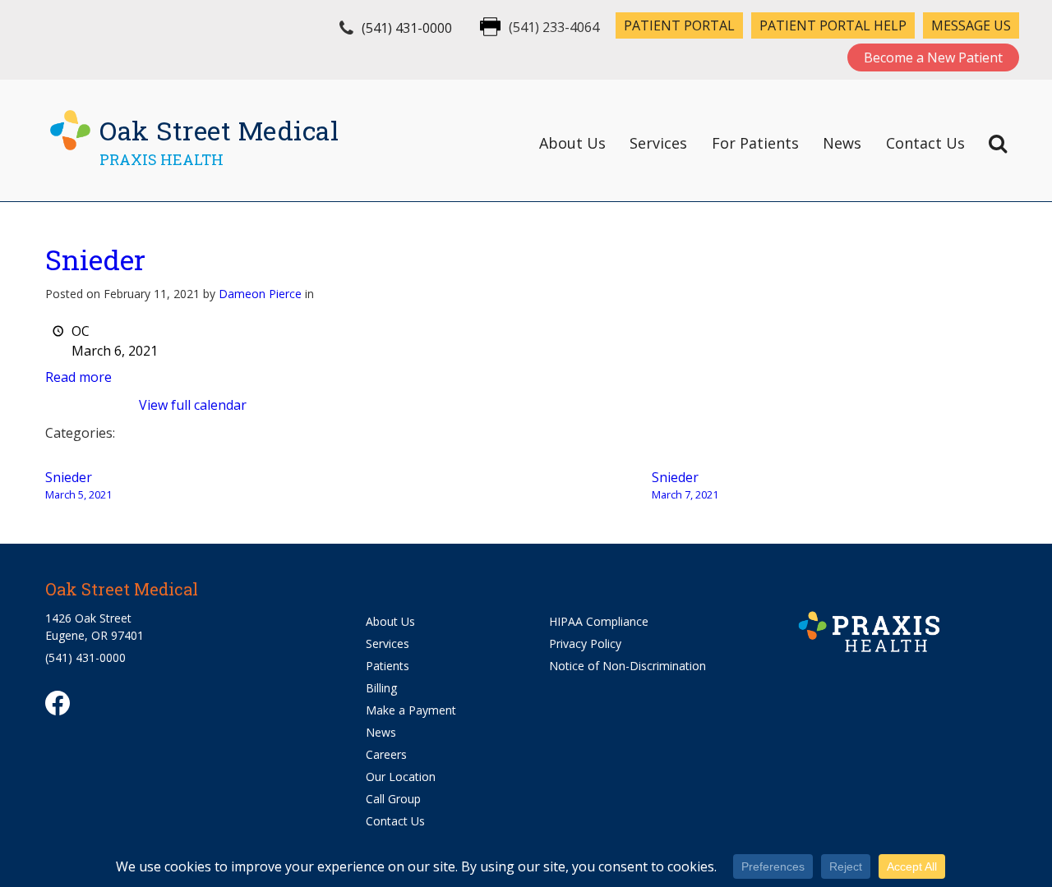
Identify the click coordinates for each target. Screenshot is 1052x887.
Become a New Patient (933, 57)
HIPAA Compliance (598, 621)
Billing (381, 688)
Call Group (393, 799)
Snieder (95, 259)
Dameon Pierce (260, 293)
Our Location (401, 776)
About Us (572, 143)
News (842, 143)
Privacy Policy (585, 643)
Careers (386, 754)
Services (658, 143)
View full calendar (193, 405)
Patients (387, 665)
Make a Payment (411, 710)
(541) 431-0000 (407, 28)
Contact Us (925, 143)
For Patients (755, 143)
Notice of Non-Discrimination (627, 665)
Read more (78, 377)
